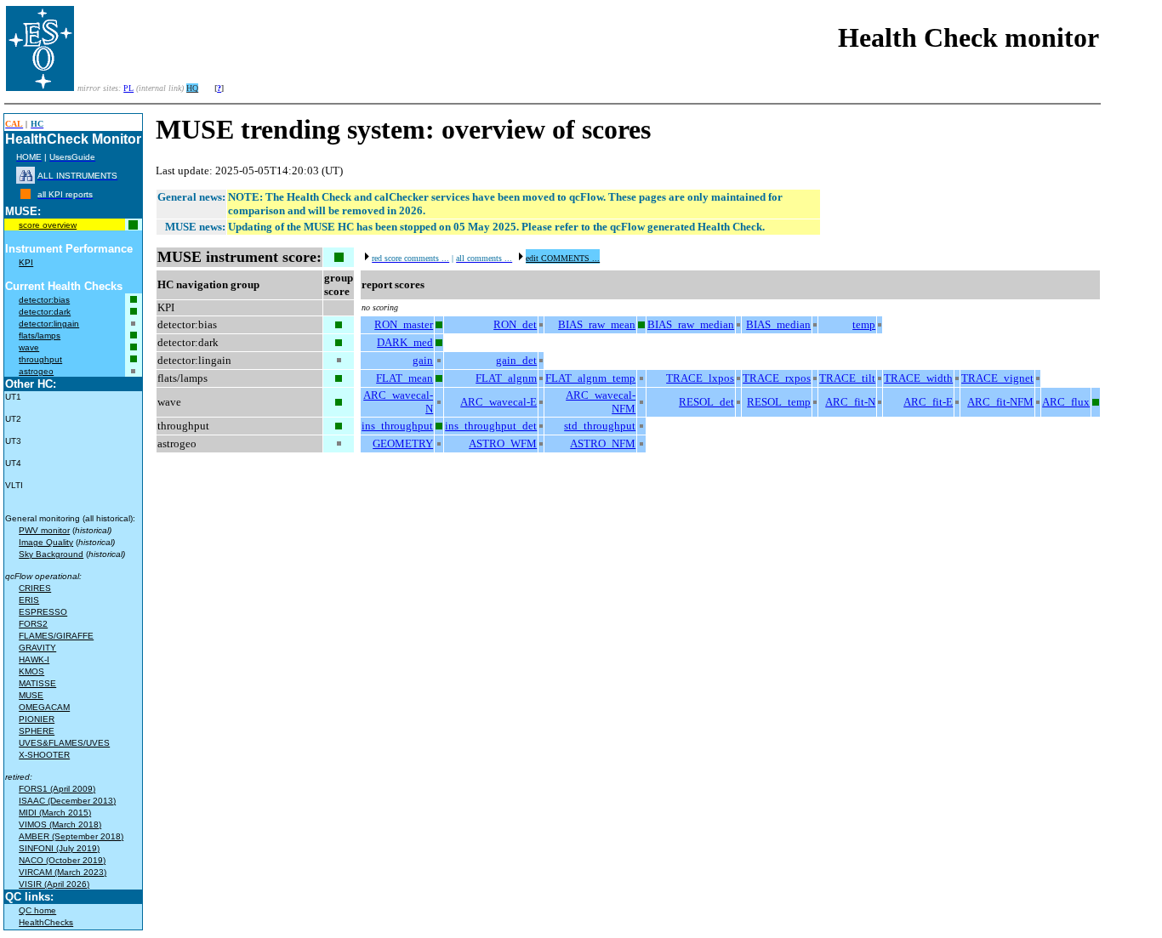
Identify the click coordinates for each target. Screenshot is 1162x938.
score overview (48, 225)
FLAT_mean (404, 378)
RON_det (515, 324)
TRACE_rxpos (777, 378)
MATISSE (37, 683)
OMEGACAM (44, 707)
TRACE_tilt (847, 378)
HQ (192, 88)
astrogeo (36, 371)
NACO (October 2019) (62, 860)
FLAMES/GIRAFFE (56, 635)
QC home (37, 910)
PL (128, 88)
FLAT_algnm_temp (590, 378)
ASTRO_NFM (602, 443)
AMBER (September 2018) (71, 836)
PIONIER (36, 719)
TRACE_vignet (997, 378)
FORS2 (33, 623)
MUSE (31, 695)
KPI (26, 262)
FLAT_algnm (506, 378)
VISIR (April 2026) (54, 884)
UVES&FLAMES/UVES (64, 743)
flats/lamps (39, 335)
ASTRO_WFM (503, 443)
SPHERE (36, 731)
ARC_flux (1066, 401)
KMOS (31, 671)
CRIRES (35, 588)
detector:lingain (49, 323)
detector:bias (44, 299)
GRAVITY (37, 647)
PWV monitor (44, 530)
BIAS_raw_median (690, 324)
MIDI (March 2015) (55, 812)
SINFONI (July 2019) (59, 848)
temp (863, 324)
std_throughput (599, 425)
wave (29, 347)
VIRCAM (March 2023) (62, 872)
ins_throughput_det (491, 425)
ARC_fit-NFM (1000, 401)
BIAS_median (778, 324)
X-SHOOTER (44, 754)
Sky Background (51, 554)
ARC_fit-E (928, 401)
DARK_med (405, 342)
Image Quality (46, 542)
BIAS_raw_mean (596, 324)
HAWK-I (34, 659)
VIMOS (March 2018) (60, 824)
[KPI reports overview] (25, 194)
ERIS (29, 600)
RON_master (403, 324)
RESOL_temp (779, 401)
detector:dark (45, 311)
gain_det (516, 360)
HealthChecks (46, 922)
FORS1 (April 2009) (57, 788)
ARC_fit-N (850, 401)
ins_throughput (397, 425)
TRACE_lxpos (700, 378)
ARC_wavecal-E (498, 401)
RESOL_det (706, 401)
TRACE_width (918, 378)
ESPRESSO (43, 612)
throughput (40, 359)
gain (423, 360)
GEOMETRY (403, 443)
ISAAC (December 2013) (67, 800)
